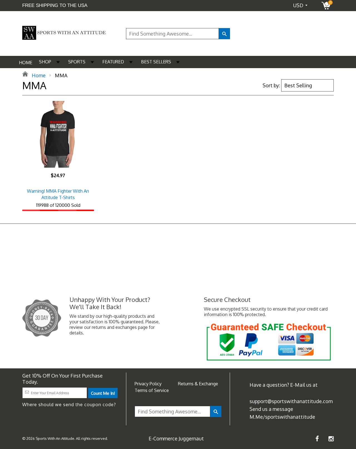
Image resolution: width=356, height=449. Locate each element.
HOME (25, 62)
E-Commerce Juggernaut (176, 438)
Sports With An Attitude (55, 438)
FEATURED (113, 62)
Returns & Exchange (198, 383)
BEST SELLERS (156, 62)
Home (38, 75)
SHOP (45, 62)
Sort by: (271, 85)
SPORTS (76, 62)
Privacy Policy (148, 383)
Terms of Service (152, 390)
